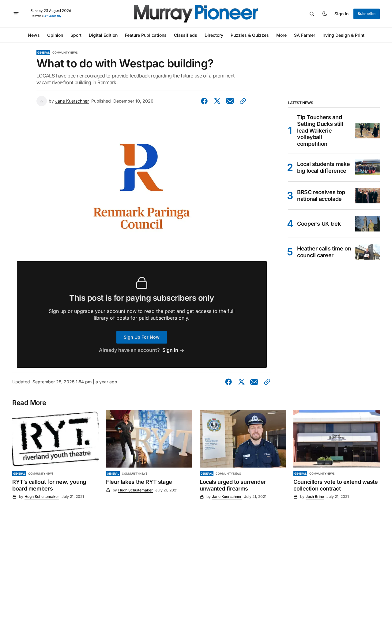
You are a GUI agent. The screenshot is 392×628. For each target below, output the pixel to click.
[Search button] (312, 14)
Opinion (55, 35)
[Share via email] (230, 101)
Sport (75, 35)
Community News (64, 52)
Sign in (341, 13)
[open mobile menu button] (16, 13)
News (34, 35)
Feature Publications (146, 35)
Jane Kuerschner (72, 101)
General (43, 52)
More (281, 35)
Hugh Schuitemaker (41, 496)
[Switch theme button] (325, 14)
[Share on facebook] (205, 101)
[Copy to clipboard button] (241, 101)
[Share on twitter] (217, 101)
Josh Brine (315, 496)
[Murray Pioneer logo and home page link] (196, 14)
